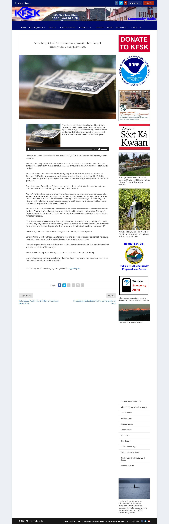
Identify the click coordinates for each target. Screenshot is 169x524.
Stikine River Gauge (128, 447)
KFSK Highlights (36, 27)
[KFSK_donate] (134, 51)
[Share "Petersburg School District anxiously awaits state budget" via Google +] (68, 285)
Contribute (121, 27)
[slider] (104, 149)
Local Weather (126, 413)
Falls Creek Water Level (130, 452)
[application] (67, 149)
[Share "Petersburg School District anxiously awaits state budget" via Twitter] (64, 285)
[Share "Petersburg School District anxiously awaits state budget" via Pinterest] (78, 285)
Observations (126, 430)
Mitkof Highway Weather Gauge (134, 407)
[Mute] (99, 149)
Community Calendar (104, 27)
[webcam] (134, 320)
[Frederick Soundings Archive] (134, 498)
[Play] (29, 149)
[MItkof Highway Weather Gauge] (134, 229)
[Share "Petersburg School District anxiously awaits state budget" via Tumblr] (73, 285)
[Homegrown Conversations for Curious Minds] (134, 175)
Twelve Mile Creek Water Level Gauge (133, 459)
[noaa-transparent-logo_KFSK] (134, 86)
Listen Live (22, 3)
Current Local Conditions (131, 401)
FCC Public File (133, 521)
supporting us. (74, 268)
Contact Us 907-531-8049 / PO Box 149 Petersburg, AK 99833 (101, 521)
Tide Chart (125, 435)
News (51, 27)
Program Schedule (67, 27)
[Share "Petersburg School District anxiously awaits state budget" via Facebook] (59, 285)
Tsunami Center (127, 466)
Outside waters (127, 424)
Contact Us (136, 27)
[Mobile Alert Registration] (134, 295)
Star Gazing (125, 441)
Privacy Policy (69, 521)
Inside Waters (126, 418)
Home (23, 27)
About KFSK (84, 27)
